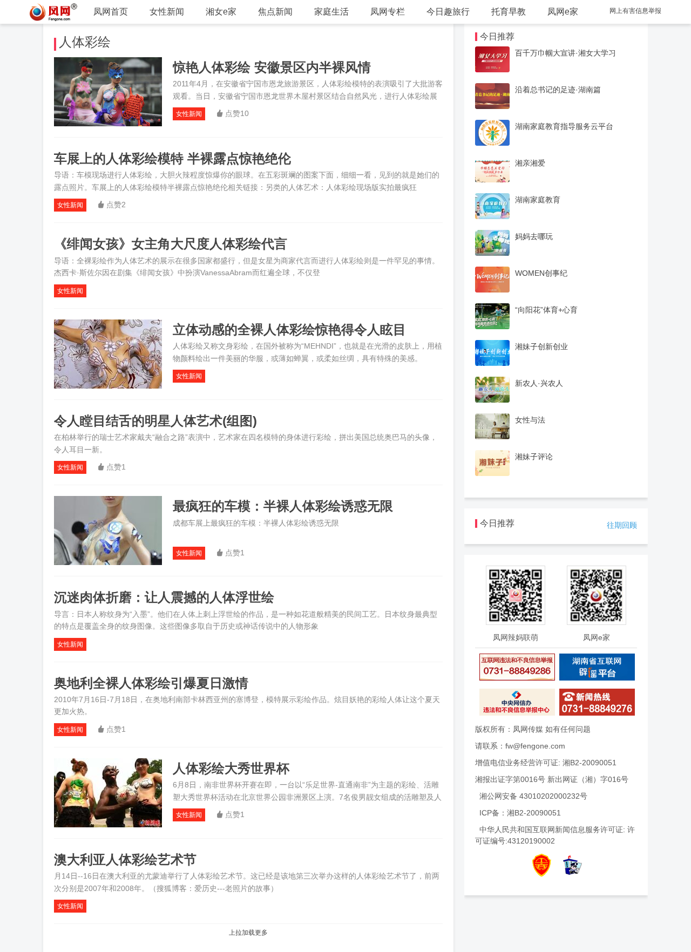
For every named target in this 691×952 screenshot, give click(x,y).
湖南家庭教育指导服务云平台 (564, 126)
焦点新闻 (275, 11)
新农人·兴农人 (539, 383)
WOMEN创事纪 (541, 273)
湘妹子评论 (534, 456)
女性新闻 (167, 11)
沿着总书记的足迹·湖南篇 (558, 89)
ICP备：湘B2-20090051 (520, 812)
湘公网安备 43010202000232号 (533, 796)
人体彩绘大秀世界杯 (231, 768)
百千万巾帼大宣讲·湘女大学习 (565, 53)
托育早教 (508, 11)
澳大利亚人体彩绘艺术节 (125, 859)
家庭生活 (331, 11)
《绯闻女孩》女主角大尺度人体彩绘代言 (170, 243)
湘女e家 (221, 11)
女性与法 (530, 420)
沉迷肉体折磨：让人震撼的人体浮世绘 (164, 597)
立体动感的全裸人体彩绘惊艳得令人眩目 (289, 329)
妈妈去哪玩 (534, 236)
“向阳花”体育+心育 (546, 309)
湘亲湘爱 (530, 163)
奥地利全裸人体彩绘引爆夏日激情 (151, 683)
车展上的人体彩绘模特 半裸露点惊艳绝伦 (172, 158)
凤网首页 (110, 11)
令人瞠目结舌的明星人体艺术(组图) (155, 420)
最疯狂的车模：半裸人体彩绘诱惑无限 (283, 506)
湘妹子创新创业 (541, 346)
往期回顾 (622, 525)
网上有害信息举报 (635, 11)
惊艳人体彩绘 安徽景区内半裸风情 (272, 67)
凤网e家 (562, 11)
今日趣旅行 (448, 11)
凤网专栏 (387, 11)
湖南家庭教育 (537, 199)
